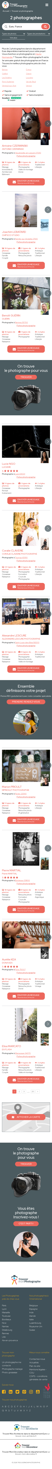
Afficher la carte (28, 1117)
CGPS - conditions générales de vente (38, 1378)
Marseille (6, 1312)
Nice (4, 1323)
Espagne (33, 1309)
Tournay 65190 (21, 557)
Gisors (28, 73)
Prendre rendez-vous (26, 701)
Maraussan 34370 (23, 1053)
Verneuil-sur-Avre (9, 85)
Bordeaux (6, 1319)
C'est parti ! (26, 1223)
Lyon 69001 (20, 474)
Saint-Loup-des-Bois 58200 (27, 642)
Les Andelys (7, 77)
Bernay (5, 69)
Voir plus (13, 38)
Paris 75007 (20, 969)
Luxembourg (35, 1323)
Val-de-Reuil (31, 81)
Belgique (33, 1305)
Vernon (29, 85)
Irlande (32, 1316)
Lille (4, 1336)
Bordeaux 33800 (22, 880)
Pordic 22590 (21, 794)
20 (33, 1091)
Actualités (34, 1362)
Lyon (4, 1309)
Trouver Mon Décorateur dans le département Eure (24, 1452)
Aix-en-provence (10, 1340)
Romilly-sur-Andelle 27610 (26, 239)
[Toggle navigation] (47, 5)
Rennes (5, 1333)
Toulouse (6, 1316)
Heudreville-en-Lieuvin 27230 (28, 153)
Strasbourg (7, 1330)
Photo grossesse (9, 1372)
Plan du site (34, 1366)
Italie (31, 1319)
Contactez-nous (37, 1359)
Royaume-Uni (35, 1326)
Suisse (32, 1330)
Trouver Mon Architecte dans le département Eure (24, 1433)
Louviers (29, 77)
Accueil (6, 11)
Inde (31, 1312)
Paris (4, 1305)
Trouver (26, 377)
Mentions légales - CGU (37, 1371)
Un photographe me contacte (11, 1364)
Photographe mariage (12, 1369)
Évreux (28, 69)
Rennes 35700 (21, 322)
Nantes (5, 1326)
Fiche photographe (26, 156)
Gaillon (5, 73)
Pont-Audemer (8, 81)
